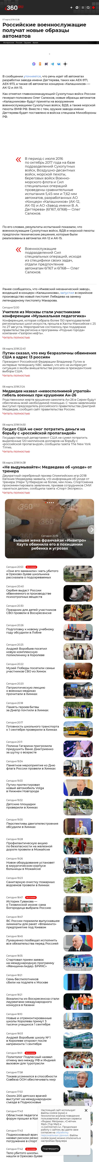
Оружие (27, 43)
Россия (19, 43)
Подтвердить (51, 1148)
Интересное (8, 43)
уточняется (32, 76)
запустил (67, 293)
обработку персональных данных (55, 1134)
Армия (35, 43)
